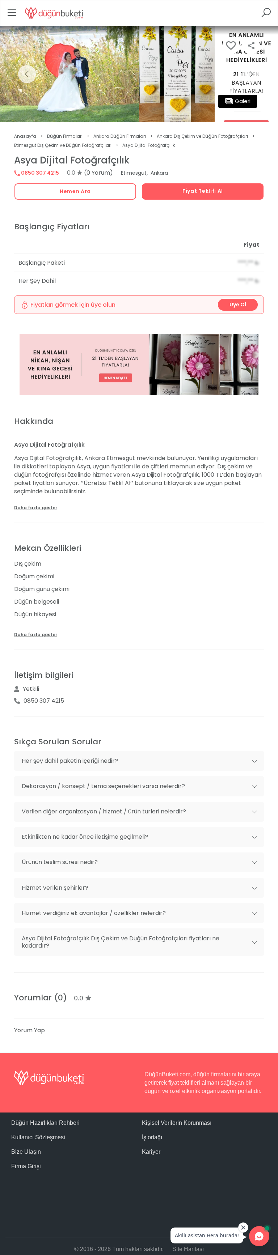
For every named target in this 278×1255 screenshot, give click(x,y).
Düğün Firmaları (65, 136)
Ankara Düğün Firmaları (119, 136)
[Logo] (54, 13)
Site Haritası (188, 1249)
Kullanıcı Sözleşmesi (38, 1137)
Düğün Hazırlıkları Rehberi (45, 1123)
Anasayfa (25, 136)
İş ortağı (152, 1137)
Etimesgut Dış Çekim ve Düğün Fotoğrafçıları (62, 145)
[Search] (266, 15)
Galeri (242, 101)
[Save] (231, 45)
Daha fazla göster (35, 508)
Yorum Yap (29, 1030)
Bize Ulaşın (26, 1152)
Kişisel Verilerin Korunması (176, 1123)
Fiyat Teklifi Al (202, 191)
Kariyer (151, 1152)
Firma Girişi (26, 1166)
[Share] (251, 45)
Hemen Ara (75, 191)
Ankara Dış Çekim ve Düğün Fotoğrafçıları (202, 136)
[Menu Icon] (12, 15)
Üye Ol (237, 304)
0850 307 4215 (39, 172)
